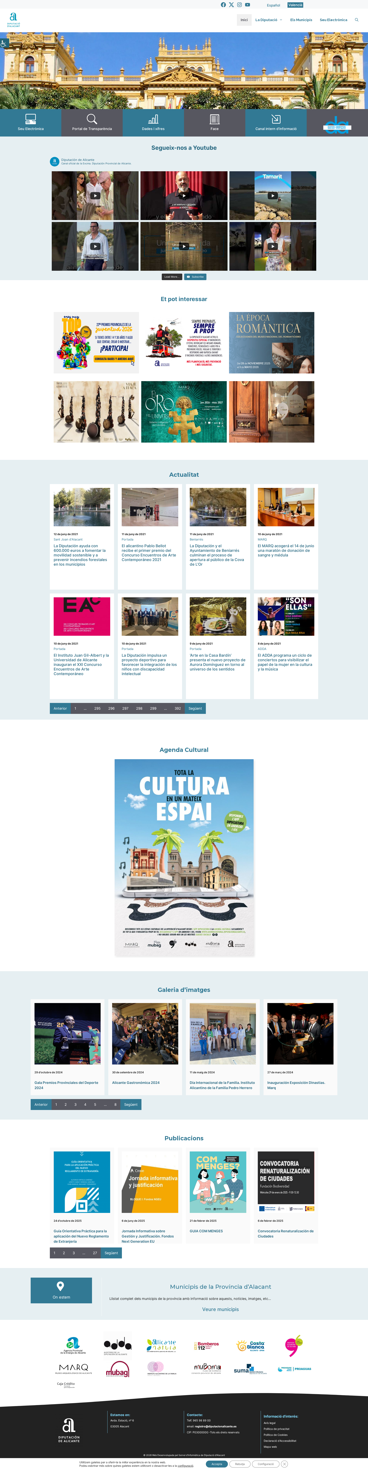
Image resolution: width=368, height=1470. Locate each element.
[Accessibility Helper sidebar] (4, 43)
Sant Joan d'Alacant (68, 539)
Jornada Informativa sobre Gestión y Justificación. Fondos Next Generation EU (148, 1236)
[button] (356, 20)
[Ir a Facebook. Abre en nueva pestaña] (223, 4)
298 (139, 708)
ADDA (262, 649)
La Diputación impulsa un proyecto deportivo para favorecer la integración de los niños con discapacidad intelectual (149, 664)
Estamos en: (120, 1415)
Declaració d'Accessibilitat (280, 1440)
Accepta (217, 1464)
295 (97, 708)
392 (178, 708)
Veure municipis (220, 1309)
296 (111, 708)
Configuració (266, 1464)
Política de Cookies (276, 1434)
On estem (61, 1297)
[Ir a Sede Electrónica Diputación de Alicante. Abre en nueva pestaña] (30, 123)
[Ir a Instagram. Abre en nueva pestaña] (239, 4)
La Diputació (266, 20)
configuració (185, 1465)
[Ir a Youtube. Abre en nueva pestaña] (247, 4)
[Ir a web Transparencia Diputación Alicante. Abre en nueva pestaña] (92, 123)
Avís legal (269, 1422)
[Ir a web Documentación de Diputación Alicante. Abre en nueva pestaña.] (153, 123)
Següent (195, 708)
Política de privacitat (276, 1428)
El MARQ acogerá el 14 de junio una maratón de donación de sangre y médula (286, 550)
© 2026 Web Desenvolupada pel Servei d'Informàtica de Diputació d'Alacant (184, 1455)
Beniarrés (196, 539)
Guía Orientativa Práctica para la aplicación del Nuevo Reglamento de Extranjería (81, 1236)
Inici (244, 20)
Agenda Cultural (184, 749)
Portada (127, 539)
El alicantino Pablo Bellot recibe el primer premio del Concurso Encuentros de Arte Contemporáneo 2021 (149, 553)
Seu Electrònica (333, 20)
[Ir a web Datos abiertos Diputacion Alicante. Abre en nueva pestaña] (337, 123)
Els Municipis (301, 20)
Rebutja (240, 1464)
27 (95, 1253)
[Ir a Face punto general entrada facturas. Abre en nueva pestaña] (214, 123)
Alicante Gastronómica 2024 (136, 1083)
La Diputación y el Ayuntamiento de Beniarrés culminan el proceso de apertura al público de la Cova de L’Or (217, 555)
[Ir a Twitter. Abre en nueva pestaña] (231, 4)
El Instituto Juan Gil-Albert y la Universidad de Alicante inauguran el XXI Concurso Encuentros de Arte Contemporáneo (81, 664)
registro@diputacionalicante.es (216, 1426)
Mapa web (270, 1446)
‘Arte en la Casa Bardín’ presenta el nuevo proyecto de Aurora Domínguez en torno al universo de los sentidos (218, 662)
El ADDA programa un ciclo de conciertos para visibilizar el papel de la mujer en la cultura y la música (285, 662)
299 (153, 708)
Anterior (60, 708)
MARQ (262, 539)
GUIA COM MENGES (206, 1231)
